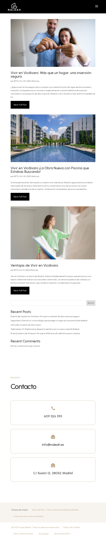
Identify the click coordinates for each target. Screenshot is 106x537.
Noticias (35, 81)
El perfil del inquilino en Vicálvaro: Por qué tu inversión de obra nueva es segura (45, 316)
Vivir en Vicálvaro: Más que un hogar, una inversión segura (51, 75)
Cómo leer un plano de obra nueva (26, 325)
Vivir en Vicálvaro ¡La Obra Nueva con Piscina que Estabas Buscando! (50, 170)
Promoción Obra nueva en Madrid (28, 516)
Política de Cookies (71, 527)
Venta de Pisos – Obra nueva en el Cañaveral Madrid (55, 510)
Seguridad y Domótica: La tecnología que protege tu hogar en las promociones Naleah (49, 320)
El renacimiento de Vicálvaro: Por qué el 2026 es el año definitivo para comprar (45, 333)
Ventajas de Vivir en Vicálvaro (34, 265)
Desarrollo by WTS (62, 534)
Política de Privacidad (23, 534)
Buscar (91, 303)
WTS (16, 81)
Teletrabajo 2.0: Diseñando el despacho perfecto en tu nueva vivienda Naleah (45, 329)
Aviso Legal (43, 534)
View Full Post (20, 104)
